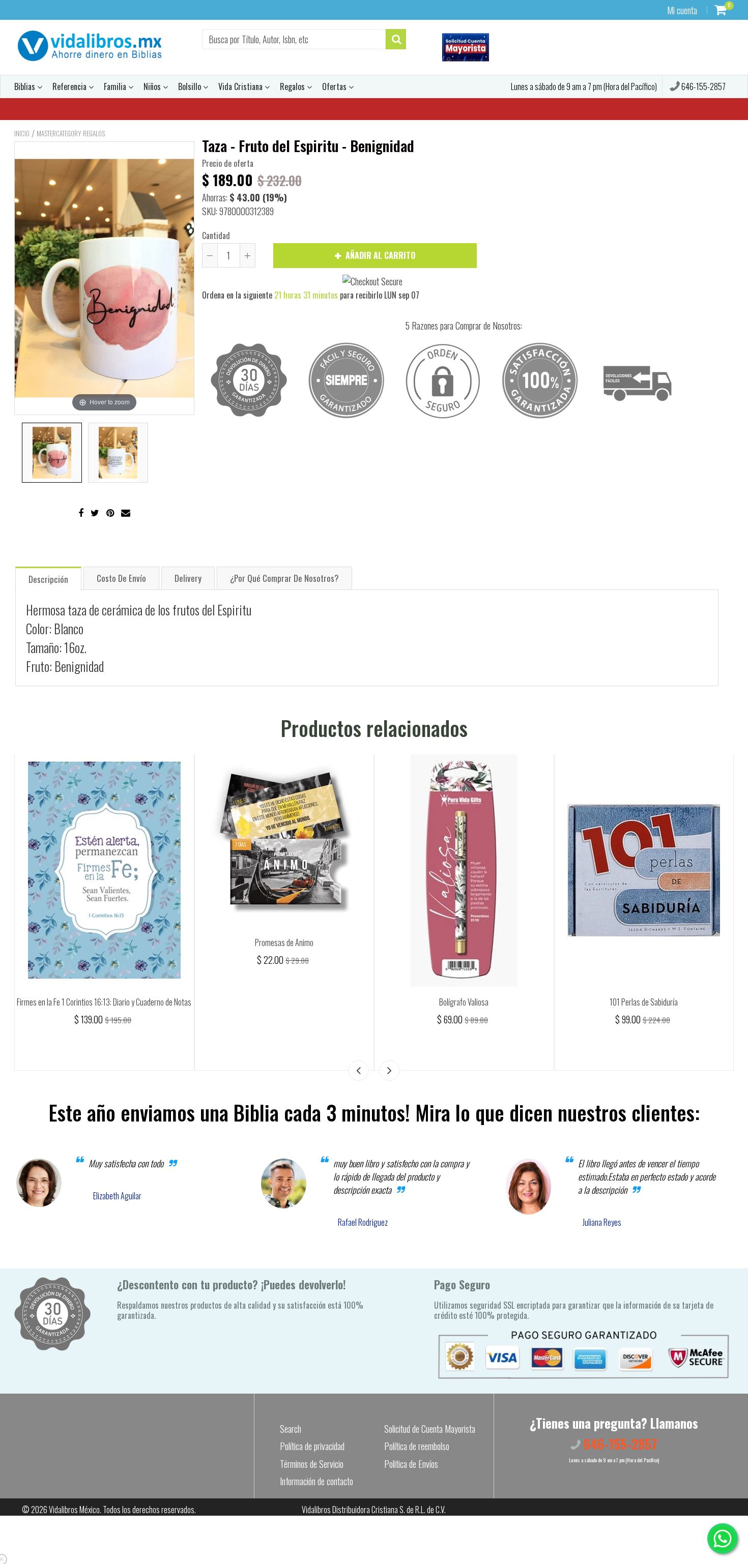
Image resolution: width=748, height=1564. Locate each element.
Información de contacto (316, 1481)
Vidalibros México (74, 1509)
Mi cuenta (682, 10)
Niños (153, 86)
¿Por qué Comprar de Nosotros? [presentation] (284, 578)
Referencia (70, 86)
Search (290, 1428)
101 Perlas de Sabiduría (644, 1002)
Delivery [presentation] (188, 578)
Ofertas (335, 86)
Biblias (25, 86)
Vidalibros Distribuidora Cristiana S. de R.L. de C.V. (374, 1509)
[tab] (48, 578)
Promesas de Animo (284, 942)
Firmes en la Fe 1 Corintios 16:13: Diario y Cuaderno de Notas (104, 1002)
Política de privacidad (312, 1446)
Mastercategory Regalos (71, 133)
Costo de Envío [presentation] (121, 578)
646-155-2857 (703, 86)
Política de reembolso (416, 1446)
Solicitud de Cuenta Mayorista (429, 1428)
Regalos (293, 86)
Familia (116, 86)
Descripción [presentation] (48, 579)
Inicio (22, 133)
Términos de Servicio (311, 1463)
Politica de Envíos (411, 1463)
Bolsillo (190, 86)
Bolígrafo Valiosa (463, 1002)
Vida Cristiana (241, 86)
